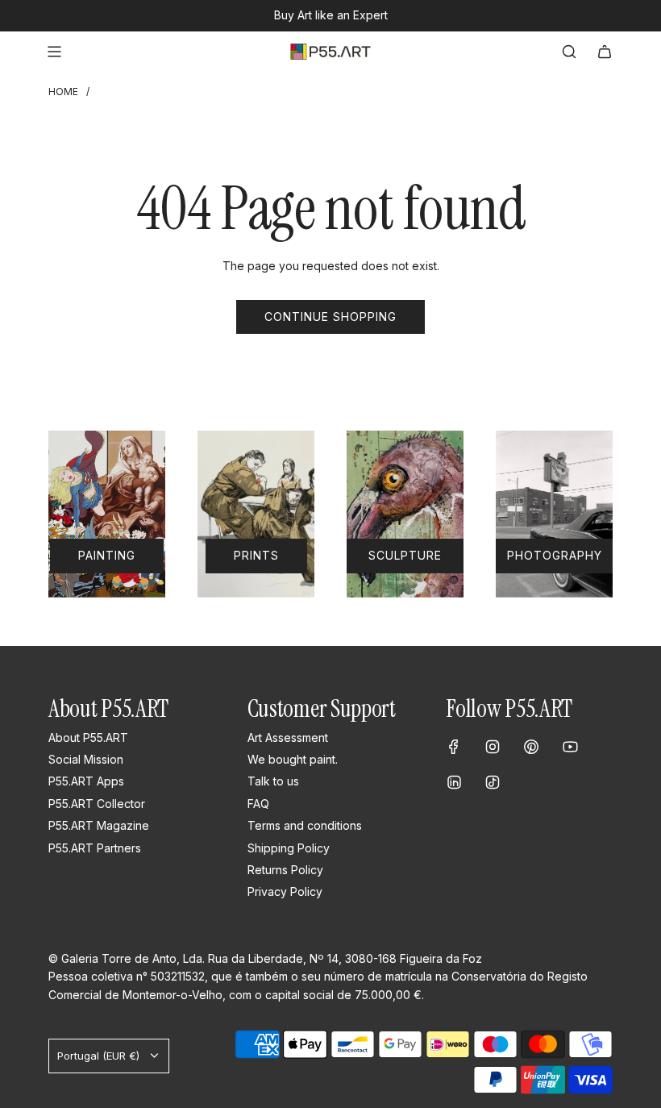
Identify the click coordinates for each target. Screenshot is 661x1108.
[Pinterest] (531, 746)
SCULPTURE (405, 555)
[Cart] (604, 51)
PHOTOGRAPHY (554, 555)
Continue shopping (330, 316)
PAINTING (106, 555)
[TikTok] (492, 782)
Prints (256, 555)
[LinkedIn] (454, 782)
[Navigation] (54, 51)
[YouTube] (570, 746)
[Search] (569, 51)
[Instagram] (492, 746)
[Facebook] (454, 746)
